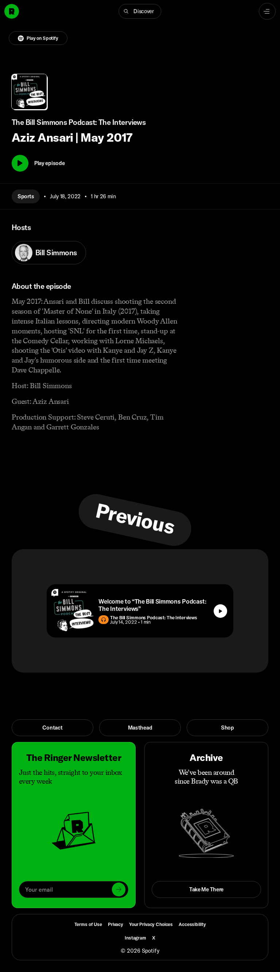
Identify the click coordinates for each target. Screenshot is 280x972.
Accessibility (192, 924)
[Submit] (118, 889)
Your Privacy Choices (151, 924)
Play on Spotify (42, 38)
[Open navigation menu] (267, 11)
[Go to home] (11, 11)
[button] (139, 11)
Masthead (140, 727)
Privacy (115, 924)
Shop (227, 727)
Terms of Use (88, 924)
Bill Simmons (56, 252)
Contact (52, 727)
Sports (26, 196)
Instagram (135, 938)
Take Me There (206, 889)
